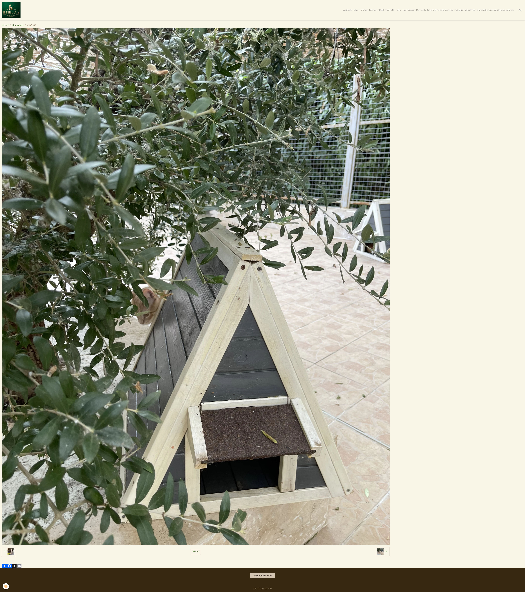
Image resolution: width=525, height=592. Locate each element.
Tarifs (398, 10)
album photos (360, 10)
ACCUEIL (347, 10)
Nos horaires (408, 10)
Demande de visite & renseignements (434, 10)
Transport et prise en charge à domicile (495, 10)
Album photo (17, 25)
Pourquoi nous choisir (465, 10)
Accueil (5, 25)
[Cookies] (6, 586)
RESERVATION (386, 10)
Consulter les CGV (262, 575)
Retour (195, 551)
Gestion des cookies (262, 588)
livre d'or (373, 10)
